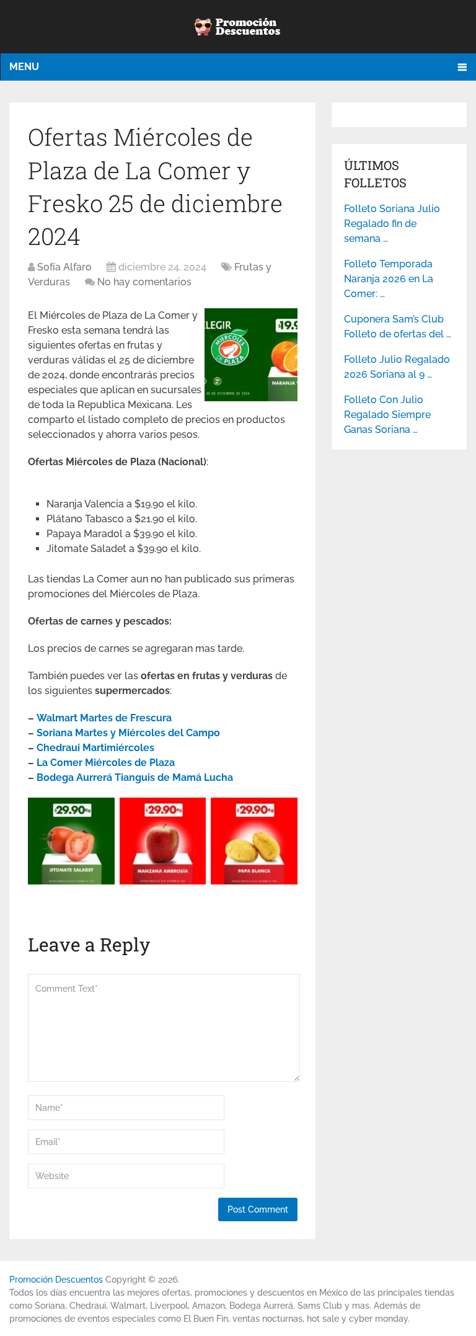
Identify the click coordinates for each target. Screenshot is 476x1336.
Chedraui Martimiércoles (95, 748)
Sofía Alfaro (64, 267)
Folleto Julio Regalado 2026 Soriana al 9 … (397, 367)
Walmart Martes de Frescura (104, 718)
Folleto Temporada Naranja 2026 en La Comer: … (388, 279)
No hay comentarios (144, 282)
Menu (24, 67)
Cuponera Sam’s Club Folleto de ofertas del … (397, 326)
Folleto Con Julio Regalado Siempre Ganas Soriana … (387, 414)
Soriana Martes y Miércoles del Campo (128, 733)
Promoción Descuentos (56, 1280)
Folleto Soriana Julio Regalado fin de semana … (392, 223)
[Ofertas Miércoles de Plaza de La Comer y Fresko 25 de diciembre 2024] (251, 398)
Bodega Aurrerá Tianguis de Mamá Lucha (135, 777)
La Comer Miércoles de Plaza (106, 762)
